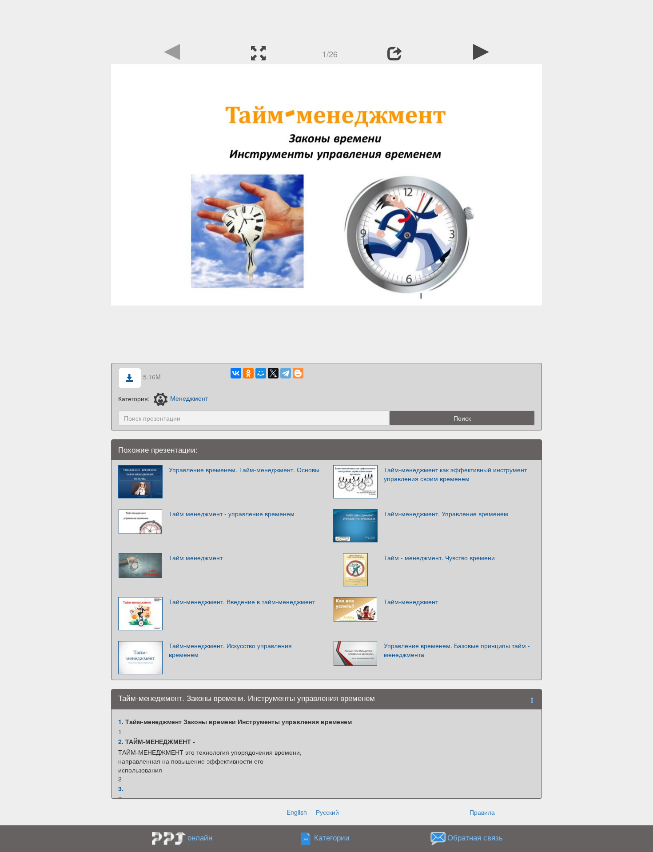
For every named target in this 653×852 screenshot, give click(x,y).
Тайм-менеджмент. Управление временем (446, 513)
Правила (482, 812)
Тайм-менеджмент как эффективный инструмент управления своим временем (455, 474)
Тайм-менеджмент (411, 601)
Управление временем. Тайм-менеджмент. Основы (244, 469)
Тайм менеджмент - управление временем (232, 513)
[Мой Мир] (260, 373)
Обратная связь (475, 837)
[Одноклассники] (248, 373)
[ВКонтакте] (236, 373)
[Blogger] (298, 373)
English (297, 812)
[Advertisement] (326, 20)
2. (120, 741)
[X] (273, 373)
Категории (332, 837)
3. (120, 788)
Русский (327, 812)
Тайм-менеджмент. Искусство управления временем (230, 650)
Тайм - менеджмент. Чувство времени (439, 557)
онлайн (199, 837)
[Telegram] (285, 373)
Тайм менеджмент (196, 557)
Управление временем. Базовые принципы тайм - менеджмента (457, 650)
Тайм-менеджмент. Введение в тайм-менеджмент (242, 601)
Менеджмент (189, 398)
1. (120, 721)
